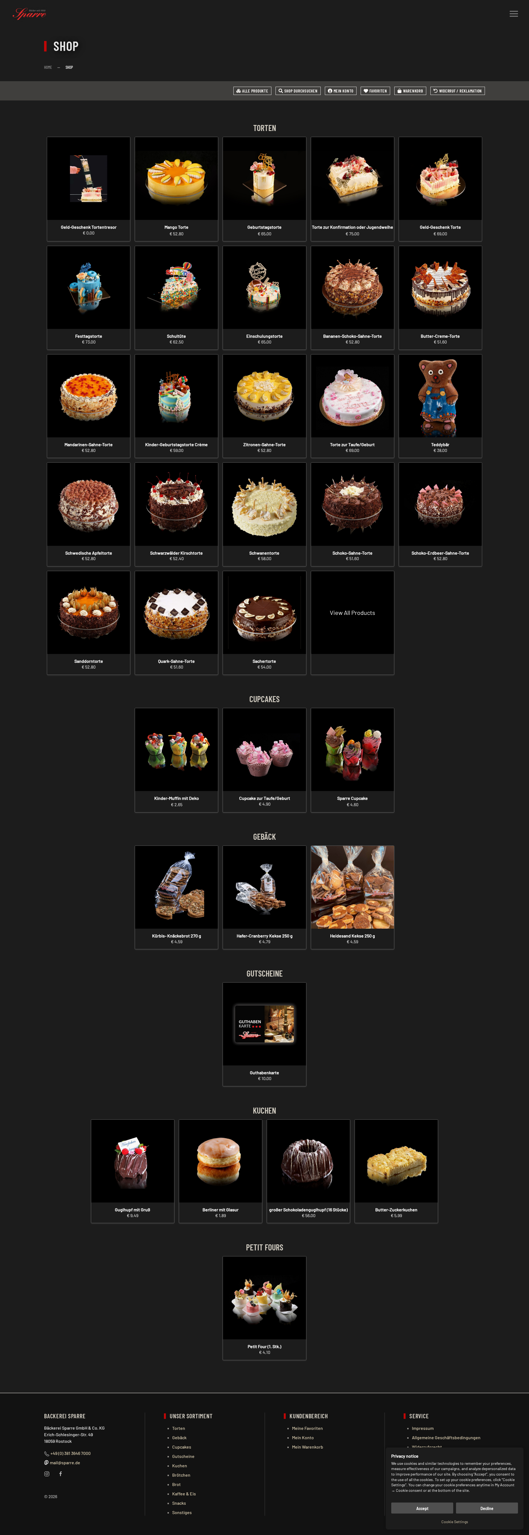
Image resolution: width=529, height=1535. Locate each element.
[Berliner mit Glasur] (220, 1161)
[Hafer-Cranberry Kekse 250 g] (264, 887)
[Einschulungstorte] (264, 287)
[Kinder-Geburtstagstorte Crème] (176, 396)
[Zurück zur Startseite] (29, 14)
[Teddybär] (440, 396)
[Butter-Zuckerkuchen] (396, 1161)
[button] (514, 14)
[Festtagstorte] (88, 287)
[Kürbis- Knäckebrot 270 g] (176, 887)
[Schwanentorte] (264, 504)
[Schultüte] (176, 287)
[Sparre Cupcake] (352, 749)
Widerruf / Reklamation (460, 90)
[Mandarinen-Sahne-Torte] (88, 396)
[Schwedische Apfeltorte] (88, 504)
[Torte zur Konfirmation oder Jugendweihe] (352, 178)
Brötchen (181, 1474)
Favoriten (378, 90)
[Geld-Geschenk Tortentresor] (88, 178)
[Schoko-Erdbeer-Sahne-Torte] (440, 504)
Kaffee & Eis (184, 1493)
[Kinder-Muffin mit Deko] (176, 749)
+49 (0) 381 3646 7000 (70, 1453)
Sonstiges (182, 1512)
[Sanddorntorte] (88, 612)
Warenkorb (413, 90)
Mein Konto (344, 90)
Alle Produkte (255, 90)
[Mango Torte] (176, 178)
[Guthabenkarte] (264, 1024)
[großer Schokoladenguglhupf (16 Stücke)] (308, 1161)
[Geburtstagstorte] (264, 178)
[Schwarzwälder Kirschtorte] (176, 504)
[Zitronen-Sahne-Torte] (264, 396)
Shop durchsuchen (301, 90)
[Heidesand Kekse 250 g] (352, 887)
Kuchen (179, 1465)
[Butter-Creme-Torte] (440, 287)
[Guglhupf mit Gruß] (132, 1161)
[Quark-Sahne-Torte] (176, 612)
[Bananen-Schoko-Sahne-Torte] (352, 287)
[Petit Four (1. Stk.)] (264, 1297)
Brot (176, 1484)
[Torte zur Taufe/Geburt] (352, 396)
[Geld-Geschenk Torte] (440, 178)
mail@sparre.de (65, 1462)
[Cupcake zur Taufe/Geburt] (264, 749)
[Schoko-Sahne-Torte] (352, 504)
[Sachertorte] (264, 612)
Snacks (179, 1503)
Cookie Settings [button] (454, 1521)
